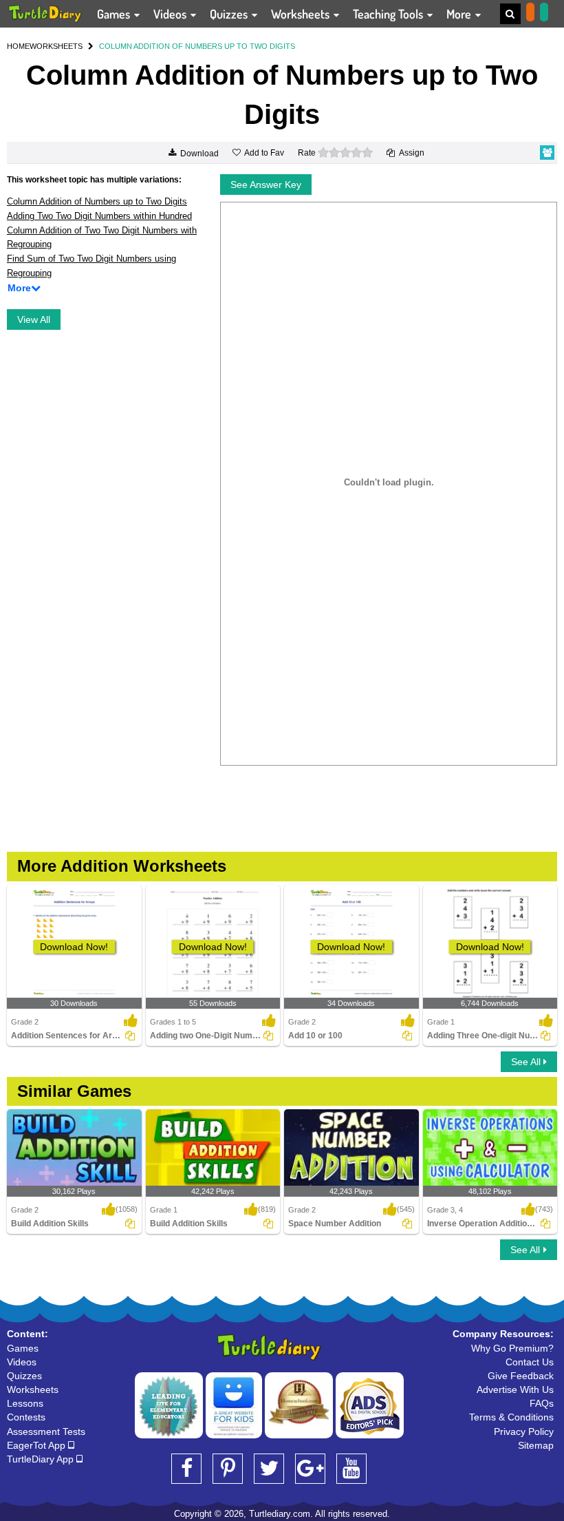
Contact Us (530, 1361)
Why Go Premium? (512, 1348)
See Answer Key (265, 184)
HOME (18, 46)
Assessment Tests (46, 1431)
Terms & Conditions (511, 1417)
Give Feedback (521, 1375)
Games (115, 13)
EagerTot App (37, 1445)
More (460, 13)
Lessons (25, 1403)
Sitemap (536, 1445)
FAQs (542, 1403)
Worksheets (301, 13)
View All (33, 319)
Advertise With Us (515, 1389)
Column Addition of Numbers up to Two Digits (97, 201)
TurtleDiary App (41, 1459)
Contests (26, 1417)
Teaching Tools (389, 13)
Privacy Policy (524, 1431)
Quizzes (230, 13)
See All (527, 1061)
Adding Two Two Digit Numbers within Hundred (99, 216)
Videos (171, 13)
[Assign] (130, 1035)
